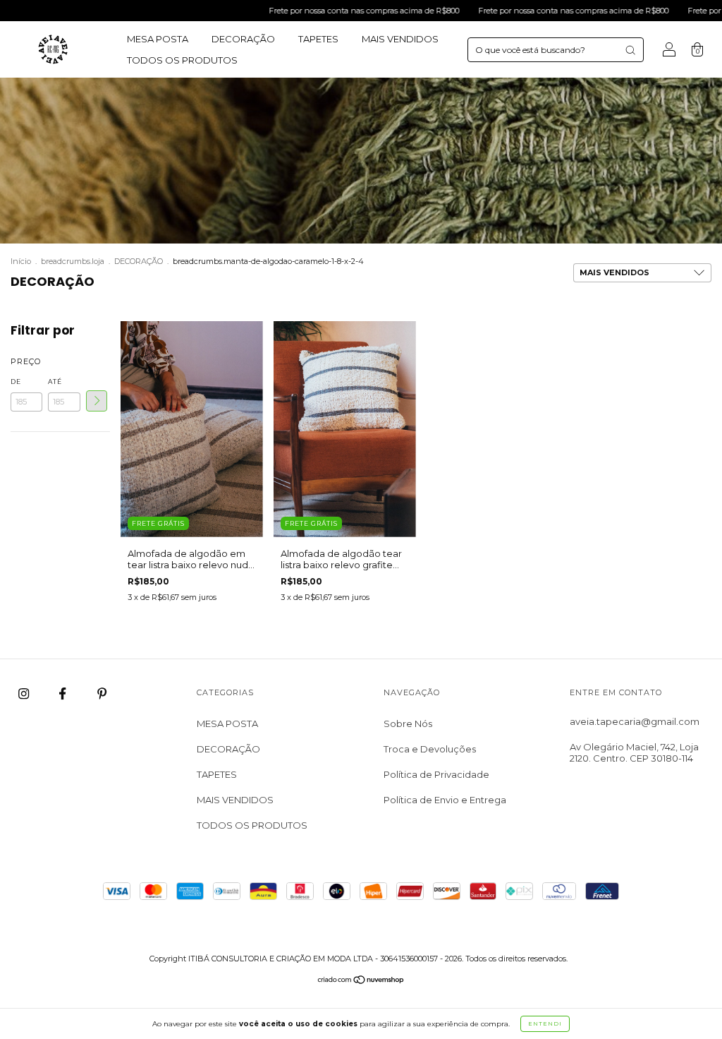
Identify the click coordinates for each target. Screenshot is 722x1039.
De (16, 381)
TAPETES (318, 38)
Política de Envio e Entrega (445, 799)
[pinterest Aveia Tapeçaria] (102, 693)
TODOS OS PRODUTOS (182, 60)
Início (21, 261)
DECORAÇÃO (243, 38)
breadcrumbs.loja (72, 261)
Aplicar (96, 401)
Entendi (545, 1023)
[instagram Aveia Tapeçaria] (25, 693)
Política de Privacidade (436, 774)
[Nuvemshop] (361, 981)
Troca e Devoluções (430, 749)
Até (55, 381)
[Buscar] (630, 50)
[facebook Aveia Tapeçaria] (63, 693)
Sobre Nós (408, 723)
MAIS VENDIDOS (400, 38)
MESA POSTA (157, 38)
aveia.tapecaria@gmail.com (634, 721)
